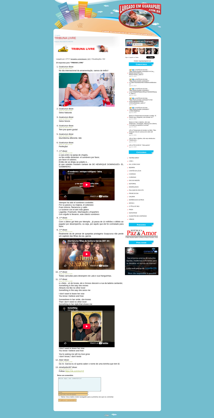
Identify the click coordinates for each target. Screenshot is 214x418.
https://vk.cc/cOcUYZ (74, 371)
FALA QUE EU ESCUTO (66, 41)
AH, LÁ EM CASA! (134, 164)
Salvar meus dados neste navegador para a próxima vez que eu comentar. (87, 397)
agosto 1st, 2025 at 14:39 (65, 153)
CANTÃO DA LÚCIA (135, 171)
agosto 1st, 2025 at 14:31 (65, 136)
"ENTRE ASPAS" (134, 158)
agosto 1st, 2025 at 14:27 (65, 68)
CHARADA (132, 174)
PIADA (131, 209)
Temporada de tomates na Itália (144, 116)
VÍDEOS (131, 219)
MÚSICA (131, 203)
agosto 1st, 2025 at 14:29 (65, 119)
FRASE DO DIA (133, 193)
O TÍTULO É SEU (134, 206)
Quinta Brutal (133, 213)
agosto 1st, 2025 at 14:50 (65, 361)
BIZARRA (132, 167)
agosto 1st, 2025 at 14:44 (65, 273)
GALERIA (132, 196)
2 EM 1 (131, 161)
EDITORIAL (132, 184)
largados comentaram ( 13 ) (81, 59)
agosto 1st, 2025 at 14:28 (65, 110)
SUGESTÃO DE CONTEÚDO (138, 216)
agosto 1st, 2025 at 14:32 (65, 144)
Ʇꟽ (130, 130)
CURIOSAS (132, 177)
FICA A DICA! (137, 145)
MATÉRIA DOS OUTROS (136, 200)
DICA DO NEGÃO (134, 180)
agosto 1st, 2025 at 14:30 (65, 127)
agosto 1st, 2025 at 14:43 (65, 231)
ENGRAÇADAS (134, 187)
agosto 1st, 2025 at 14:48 (65, 281)
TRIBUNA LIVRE (65, 38)
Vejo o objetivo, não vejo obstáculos (144, 138)
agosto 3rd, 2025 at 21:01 (65, 369)
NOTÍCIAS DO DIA (141, 70)
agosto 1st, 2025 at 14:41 (65, 219)
